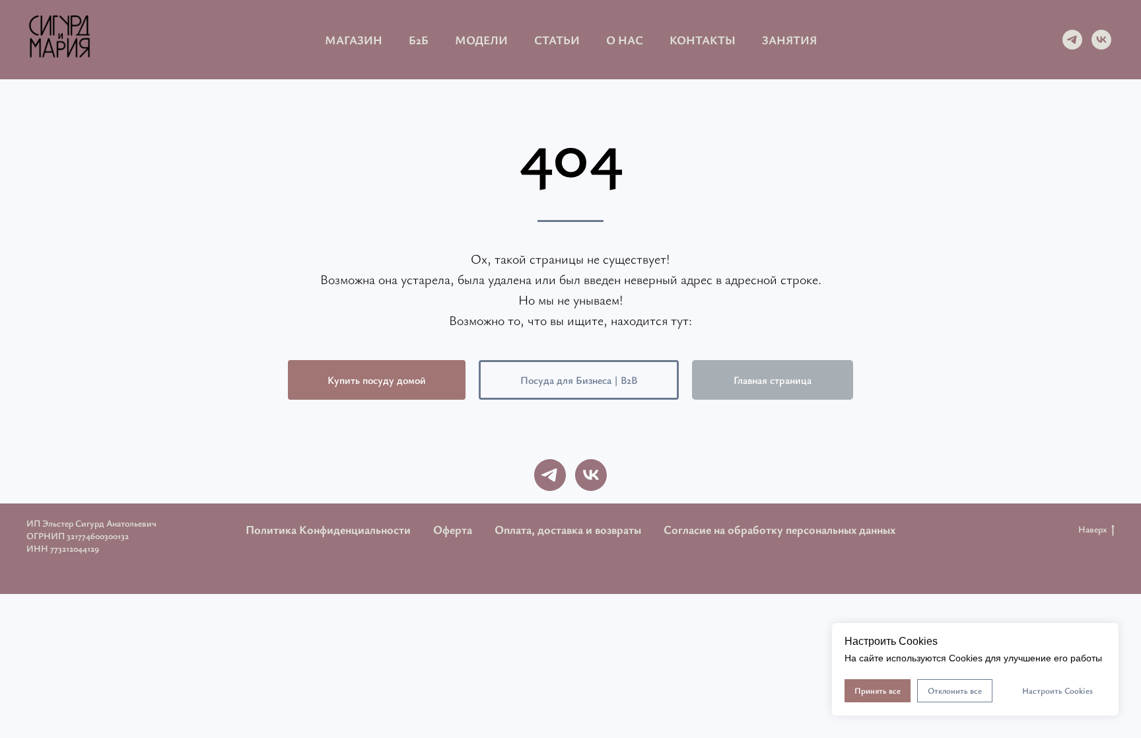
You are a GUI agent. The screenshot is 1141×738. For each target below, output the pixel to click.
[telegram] (1072, 40)
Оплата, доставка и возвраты (568, 529)
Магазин (353, 40)
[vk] (1101, 40)
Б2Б (419, 40)
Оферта (452, 529)
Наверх (1092, 529)
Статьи (557, 40)
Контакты (703, 40)
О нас (624, 40)
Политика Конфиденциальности (328, 529)
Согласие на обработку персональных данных (779, 529)
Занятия (789, 40)
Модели (481, 40)
